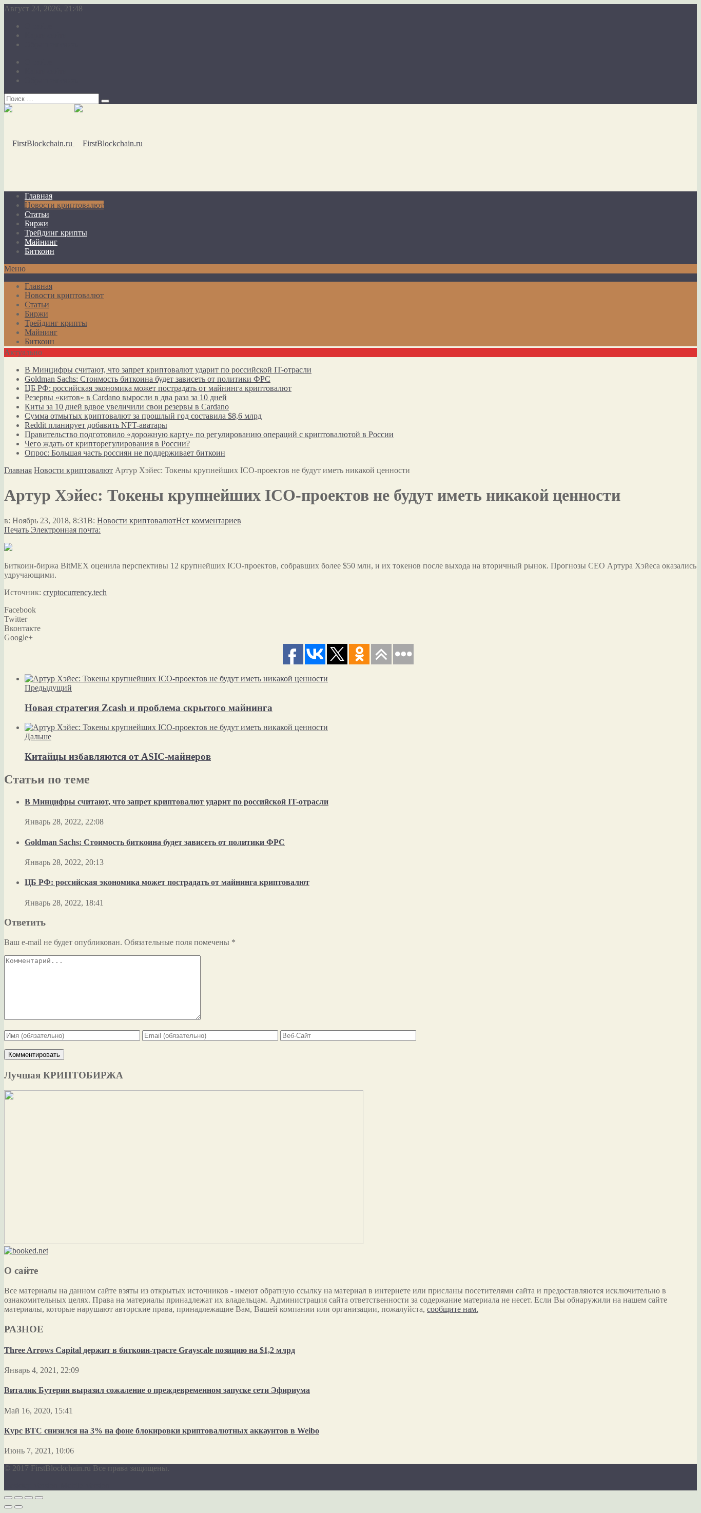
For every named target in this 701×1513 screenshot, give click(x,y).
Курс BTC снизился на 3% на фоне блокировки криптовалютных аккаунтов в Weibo (161, 1430)
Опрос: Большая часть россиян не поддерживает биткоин (125, 452)
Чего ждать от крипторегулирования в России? (107, 443)
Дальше (38, 736)
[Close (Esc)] (8, 1497)
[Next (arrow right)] (18, 1506)
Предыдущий (48, 687)
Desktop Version (31, 1485)
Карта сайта (45, 35)
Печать (16, 529)
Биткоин (39, 251)
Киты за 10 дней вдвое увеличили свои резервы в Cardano (127, 406)
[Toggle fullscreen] (29, 1497)
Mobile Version (85, 1485)
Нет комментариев (208, 520)
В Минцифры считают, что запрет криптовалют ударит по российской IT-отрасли (168, 369)
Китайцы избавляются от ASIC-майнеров (118, 756)
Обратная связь (51, 44)
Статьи (37, 214)
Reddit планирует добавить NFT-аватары (96, 425)
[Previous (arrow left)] (8, 1506)
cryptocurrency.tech (75, 592)
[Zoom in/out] (39, 1497)
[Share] (18, 1497)
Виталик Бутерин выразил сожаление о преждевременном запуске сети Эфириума (157, 1390)
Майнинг (41, 242)
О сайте (38, 26)
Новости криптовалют (64, 205)
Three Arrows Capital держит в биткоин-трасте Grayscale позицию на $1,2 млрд (149, 1350)
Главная (38, 195)
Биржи (36, 223)
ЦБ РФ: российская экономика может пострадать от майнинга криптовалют (158, 388)
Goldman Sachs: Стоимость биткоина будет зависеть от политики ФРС (147, 379)
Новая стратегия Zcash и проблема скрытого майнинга (148, 707)
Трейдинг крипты (56, 232)
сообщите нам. (452, 1309)
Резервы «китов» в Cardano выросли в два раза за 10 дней (126, 397)
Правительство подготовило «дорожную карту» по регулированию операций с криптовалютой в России (209, 434)
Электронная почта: (66, 529)
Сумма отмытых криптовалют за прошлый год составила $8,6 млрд (143, 415)
